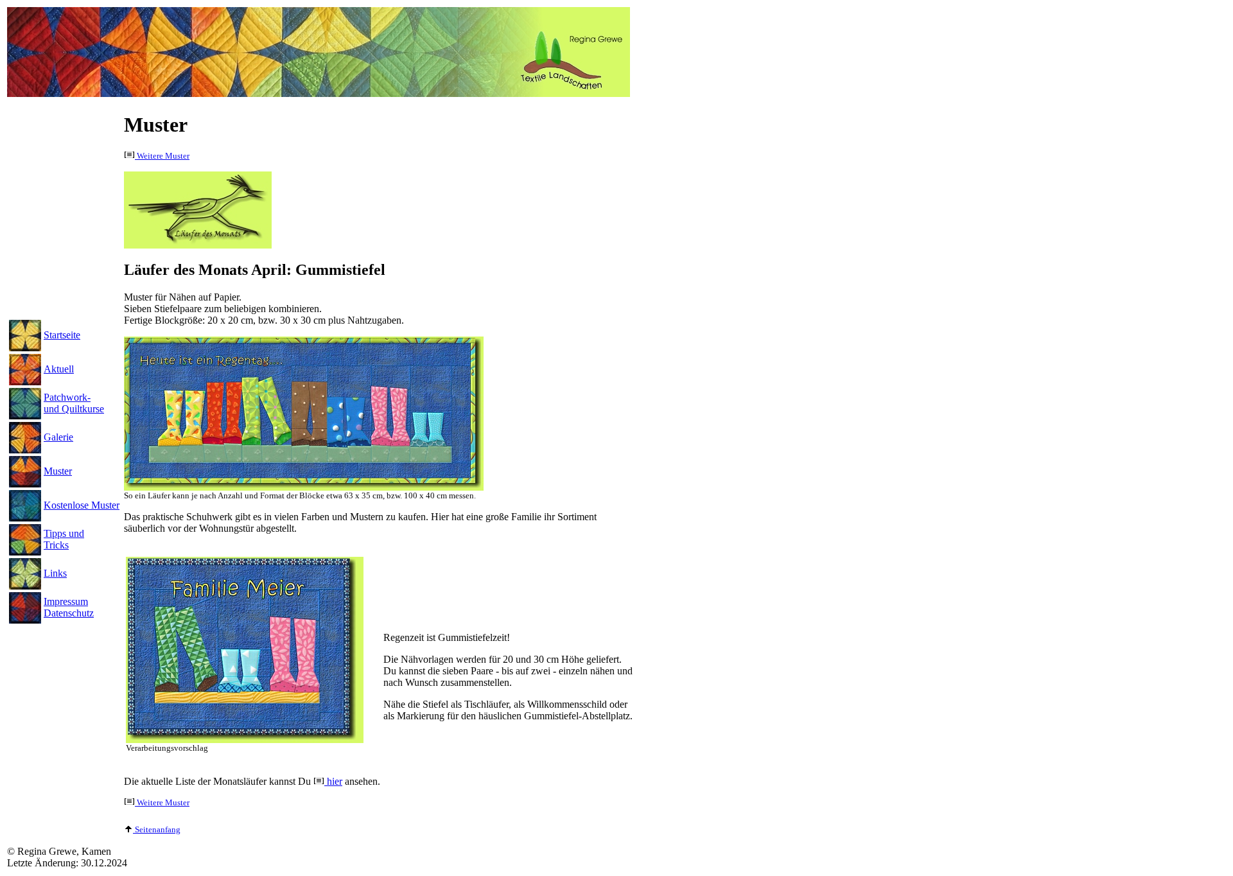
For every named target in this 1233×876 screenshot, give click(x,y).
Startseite (62, 334)
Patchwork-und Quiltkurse (74, 403)
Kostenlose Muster (81, 505)
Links (55, 573)
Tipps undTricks (64, 539)
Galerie (58, 437)
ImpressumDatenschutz (69, 607)
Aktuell (59, 369)
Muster (58, 471)
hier (333, 781)
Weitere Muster (162, 156)
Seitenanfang (156, 829)
